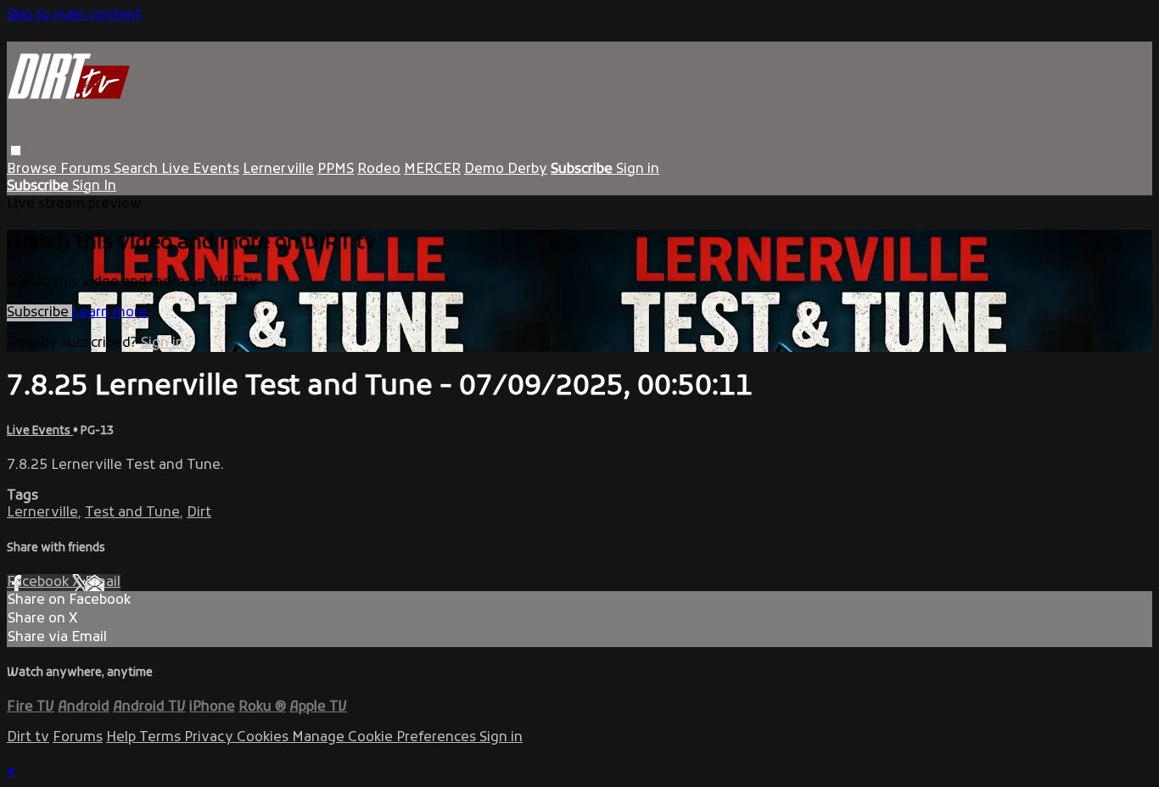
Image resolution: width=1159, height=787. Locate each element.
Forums (87, 169)
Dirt (199, 513)
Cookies (264, 737)
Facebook (39, 582)
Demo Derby (505, 169)
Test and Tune (132, 513)
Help (122, 737)
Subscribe (39, 312)
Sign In (94, 186)
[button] (15, 150)
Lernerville (278, 169)
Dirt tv (28, 737)
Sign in (637, 169)
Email (102, 582)
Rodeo (378, 169)
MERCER (432, 169)
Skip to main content (74, 15)
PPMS (335, 169)
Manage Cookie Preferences (385, 737)
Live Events (200, 169)
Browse (33, 169)
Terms (161, 737)
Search (137, 169)
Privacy (210, 737)
